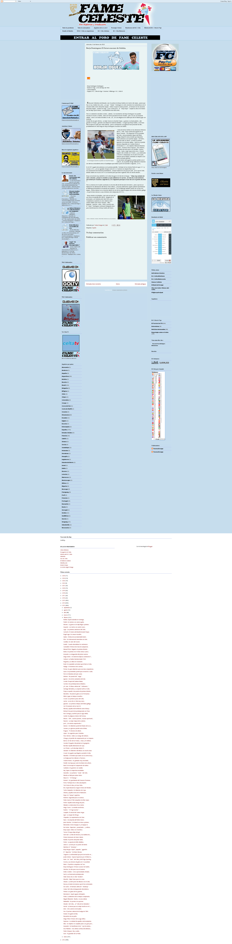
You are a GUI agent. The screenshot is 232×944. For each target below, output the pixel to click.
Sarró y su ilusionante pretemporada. (73, 874)
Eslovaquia (65, 427)
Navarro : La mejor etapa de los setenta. (74, 721)
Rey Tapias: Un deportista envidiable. (73, 770)
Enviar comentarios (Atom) (119, 290)
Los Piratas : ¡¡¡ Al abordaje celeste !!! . (74, 748)
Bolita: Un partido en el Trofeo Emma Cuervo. (76, 651)
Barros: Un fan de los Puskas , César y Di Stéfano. (77, 740)
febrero (66, 617)
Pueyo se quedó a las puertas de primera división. (77, 691)
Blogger (150, 546)
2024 (64, 578)
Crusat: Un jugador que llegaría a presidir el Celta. (77, 753)
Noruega (65, 489)
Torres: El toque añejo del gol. (71, 832)
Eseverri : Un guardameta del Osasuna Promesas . (77, 780)
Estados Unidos (67, 433)
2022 (64, 583)
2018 (64, 593)
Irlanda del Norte (67, 462)
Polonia (64, 498)
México (64, 483)
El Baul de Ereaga (157, 285)
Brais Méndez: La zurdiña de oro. (74, 226)
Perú (63, 495)
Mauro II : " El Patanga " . (70, 778)
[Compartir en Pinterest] (119, 225)
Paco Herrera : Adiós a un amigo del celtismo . (76, 736)
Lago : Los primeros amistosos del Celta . (74, 629)
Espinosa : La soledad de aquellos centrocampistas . (77, 921)
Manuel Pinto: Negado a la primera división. (75, 649)
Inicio (118, 284)
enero (65, 936)
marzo (66, 615)
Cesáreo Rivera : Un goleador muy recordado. (76, 760)
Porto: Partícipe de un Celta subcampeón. (75, 782)
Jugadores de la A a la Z (100, 28)
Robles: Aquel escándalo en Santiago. (73, 619)
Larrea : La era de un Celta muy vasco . (74, 701)
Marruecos (65, 477)
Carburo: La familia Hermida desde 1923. (74, 659)
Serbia (64, 513)
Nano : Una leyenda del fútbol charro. (73, 820)
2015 (64, 600)
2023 (64, 580)
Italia (63, 468)
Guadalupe (65, 447)
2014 (64, 603)
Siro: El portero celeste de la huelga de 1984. (75, 911)
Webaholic (155, 345)
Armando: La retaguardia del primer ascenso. (75, 654)
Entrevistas (155, 326)
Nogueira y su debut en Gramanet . (73, 661)
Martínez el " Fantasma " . (70, 847)
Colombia (65, 400)
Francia (64, 435)
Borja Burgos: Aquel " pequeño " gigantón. (75, 849)
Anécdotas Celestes (158, 273)
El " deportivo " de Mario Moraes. (72, 852)
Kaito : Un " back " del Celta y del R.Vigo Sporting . (77, 859)
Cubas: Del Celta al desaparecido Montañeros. (76, 889)
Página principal (157, 292)
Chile (63, 394)
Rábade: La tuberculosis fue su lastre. (73, 805)
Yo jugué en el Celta (65, 552)
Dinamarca (65, 415)
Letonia (64, 474)
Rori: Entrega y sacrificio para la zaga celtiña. (75, 713)
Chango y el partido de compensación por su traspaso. (78, 738)
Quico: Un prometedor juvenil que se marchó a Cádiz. (78, 671)
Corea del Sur (66, 406)
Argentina (65, 376)
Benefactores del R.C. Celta (132, 28)
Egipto (64, 421)
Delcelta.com (63, 563)
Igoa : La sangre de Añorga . (71, 815)
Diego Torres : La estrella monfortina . (73, 807)
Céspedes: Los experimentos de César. (74, 817)
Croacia (64, 412)
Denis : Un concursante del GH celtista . (74, 177)
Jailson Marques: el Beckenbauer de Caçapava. (74, 209)
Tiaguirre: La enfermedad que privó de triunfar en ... (77, 854)
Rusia (64, 507)
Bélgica (64, 391)
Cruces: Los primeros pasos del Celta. (73, 698)
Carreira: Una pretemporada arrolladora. (74, 684)
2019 (64, 590)
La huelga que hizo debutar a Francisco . (74, 758)
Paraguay (65, 492)
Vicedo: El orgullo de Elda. (70, 914)
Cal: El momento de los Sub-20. (72, 706)
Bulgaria (65, 388)
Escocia (64, 424)
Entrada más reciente (93, 284)
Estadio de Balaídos (67, 31)
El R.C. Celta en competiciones (85, 31)
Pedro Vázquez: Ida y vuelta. (71, 931)
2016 (64, 598)
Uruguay (65, 522)
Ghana (64, 441)
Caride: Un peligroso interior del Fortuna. (74, 716)
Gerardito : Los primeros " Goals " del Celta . (75, 773)
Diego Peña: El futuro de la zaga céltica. (74, 919)
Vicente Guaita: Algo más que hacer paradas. (74, 192)
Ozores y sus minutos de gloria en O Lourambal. (76, 862)
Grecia (64, 444)
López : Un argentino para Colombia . (73, 733)
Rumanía (65, 504)
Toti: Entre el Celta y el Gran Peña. (73, 785)
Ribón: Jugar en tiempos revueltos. (73, 696)
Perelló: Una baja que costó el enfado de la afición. (77, 763)
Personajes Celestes (116, 28)
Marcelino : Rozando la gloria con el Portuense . (76, 694)
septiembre (67, 607)
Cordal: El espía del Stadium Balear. (73, 681)
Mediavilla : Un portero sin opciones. (73, 901)
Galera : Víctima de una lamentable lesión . (75, 637)
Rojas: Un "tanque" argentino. (71, 795)
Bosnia (64, 382)
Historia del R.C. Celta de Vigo (152, 28)
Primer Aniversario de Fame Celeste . (73, 837)
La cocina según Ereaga (66, 567)
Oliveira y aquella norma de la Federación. (74, 792)
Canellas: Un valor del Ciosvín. (71, 642)
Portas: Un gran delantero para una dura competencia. (78, 669)
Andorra (64, 370)
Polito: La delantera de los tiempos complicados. (76, 896)
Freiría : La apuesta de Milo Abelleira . (73, 842)
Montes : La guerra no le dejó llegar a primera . (76, 624)
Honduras (65, 453)
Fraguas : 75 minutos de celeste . (72, 731)
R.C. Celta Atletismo (103, 31)
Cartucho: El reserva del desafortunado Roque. (76, 632)
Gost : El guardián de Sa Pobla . (72, 933)
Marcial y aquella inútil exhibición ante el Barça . (76, 708)
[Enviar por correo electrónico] (112, 225)
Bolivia (64, 379)
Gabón (64, 438)
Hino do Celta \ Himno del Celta (160, 288)
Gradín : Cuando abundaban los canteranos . (75, 644)
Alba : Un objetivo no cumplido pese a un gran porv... (78, 923)
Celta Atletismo (64, 550)
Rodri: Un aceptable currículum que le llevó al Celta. (77, 664)
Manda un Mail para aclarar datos (72, 775)
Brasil (64, 385)
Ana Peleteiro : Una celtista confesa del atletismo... (77, 928)
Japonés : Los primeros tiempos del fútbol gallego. (77, 703)
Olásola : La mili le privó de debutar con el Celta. (76, 881)
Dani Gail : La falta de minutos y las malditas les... (77, 834)
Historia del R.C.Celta (66, 554)
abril (65, 612)
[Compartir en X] (116, 225)
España (94, 228)
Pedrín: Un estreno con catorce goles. (73, 622)
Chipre (64, 397)
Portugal (65, 501)
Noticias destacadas (158, 329)
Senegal (64, 510)
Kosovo (64, 471)
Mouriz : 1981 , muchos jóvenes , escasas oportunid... (78, 718)
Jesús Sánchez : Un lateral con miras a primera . (76, 822)
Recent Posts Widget (158, 343)
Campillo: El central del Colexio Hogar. (74, 812)
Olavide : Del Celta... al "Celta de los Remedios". (76, 904)
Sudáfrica (65, 516)
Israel (64, 465)
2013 (64, 605)
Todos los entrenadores (84, 28)
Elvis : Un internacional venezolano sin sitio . (75, 639)
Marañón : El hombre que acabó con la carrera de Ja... (78, 755)
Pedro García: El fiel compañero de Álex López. (76, 800)
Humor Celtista (157, 282)
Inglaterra (65, 459)
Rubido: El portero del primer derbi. (73, 839)
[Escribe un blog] (114, 225)
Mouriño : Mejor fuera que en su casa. (74, 879)
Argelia (64, 373)
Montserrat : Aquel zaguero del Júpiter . (74, 894)
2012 (64, 940)
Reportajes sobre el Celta (160, 332)
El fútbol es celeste (65, 560)
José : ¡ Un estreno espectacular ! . (72, 723)
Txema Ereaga (98, 225)
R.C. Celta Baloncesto (119, 31)
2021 (64, 585)
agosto (66, 610)
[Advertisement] (116, 306)
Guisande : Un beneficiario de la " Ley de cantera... (77, 926)
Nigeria (64, 486)
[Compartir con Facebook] (118, 225)
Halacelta (62, 556)
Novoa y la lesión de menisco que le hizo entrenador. (78, 884)
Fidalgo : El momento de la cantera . (73, 666)
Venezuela (65, 528)
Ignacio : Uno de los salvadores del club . (74, 679)
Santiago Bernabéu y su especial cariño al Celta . (76, 689)
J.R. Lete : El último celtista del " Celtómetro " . (76, 686)
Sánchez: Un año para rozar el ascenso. (74, 869)
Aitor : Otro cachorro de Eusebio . (72, 909)
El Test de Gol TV (157, 323)
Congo (64, 403)
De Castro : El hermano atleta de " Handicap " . (76, 886)
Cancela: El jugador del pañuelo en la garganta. (76, 743)
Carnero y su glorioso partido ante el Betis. (75, 728)
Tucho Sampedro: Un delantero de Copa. (74, 790)
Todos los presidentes (68, 28)
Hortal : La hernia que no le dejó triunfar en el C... (77, 906)
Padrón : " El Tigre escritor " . (71, 810)
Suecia (64, 519)
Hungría (64, 456)
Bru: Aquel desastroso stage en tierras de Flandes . (77, 787)
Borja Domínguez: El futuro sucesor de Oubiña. (76, 867)
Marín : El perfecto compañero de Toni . (74, 864)
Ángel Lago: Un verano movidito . (72, 634)
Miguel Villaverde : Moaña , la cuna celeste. (75, 899)
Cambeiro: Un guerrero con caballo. (73, 768)
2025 (64, 575)
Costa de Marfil (67, 409)
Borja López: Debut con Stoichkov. (73, 830)
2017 (64, 595)
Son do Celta (63, 558)
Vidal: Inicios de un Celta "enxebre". (73, 877)
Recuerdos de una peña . (70, 916)
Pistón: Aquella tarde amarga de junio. (74, 802)
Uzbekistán (65, 525)
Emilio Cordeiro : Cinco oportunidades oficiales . (76, 872)
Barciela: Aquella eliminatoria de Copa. (74, 745)
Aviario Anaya (64, 565)
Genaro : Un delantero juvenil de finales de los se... (77, 726)
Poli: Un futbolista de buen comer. (72, 674)
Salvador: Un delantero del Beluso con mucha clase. (77, 750)
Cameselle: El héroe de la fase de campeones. (75, 647)
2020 (64, 588)
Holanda (65, 450)
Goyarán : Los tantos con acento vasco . (74, 627)
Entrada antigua (140, 284)
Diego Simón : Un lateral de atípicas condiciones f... (77, 656)
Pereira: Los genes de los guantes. (72, 891)
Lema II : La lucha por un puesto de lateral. (75, 844)
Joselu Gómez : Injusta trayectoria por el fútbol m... (77, 857)
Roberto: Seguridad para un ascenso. (73, 797)
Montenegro (66, 480)
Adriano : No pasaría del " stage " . (73, 676)
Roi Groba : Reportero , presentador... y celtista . (77, 827)
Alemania (65, 367)
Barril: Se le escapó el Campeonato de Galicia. (76, 765)
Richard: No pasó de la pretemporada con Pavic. (76, 711)
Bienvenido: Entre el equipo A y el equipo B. (75, 825)
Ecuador (64, 418)
